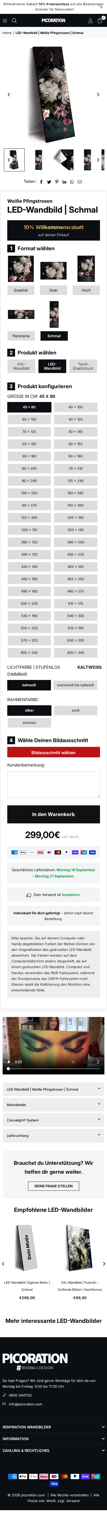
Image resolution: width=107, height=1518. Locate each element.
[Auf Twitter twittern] (49, 181)
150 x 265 (76, 493)
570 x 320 (29, 640)
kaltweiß (29, 685)
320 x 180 (76, 517)
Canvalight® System (23, 1120)
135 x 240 (76, 481)
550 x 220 (29, 628)
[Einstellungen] (90, 20)
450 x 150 (76, 567)
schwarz (29, 722)
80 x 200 (29, 468)
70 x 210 (76, 468)
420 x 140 (29, 567)
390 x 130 (29, 554)
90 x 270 (29, 505)
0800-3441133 (20, 1395)
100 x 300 (76, 505)
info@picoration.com (25, 1404)
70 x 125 (29, 431)
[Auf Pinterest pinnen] (57, 181)
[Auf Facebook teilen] (41, 181)
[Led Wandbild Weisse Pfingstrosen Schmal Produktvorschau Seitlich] (14, 160)
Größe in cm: (31, 396)
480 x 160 (29, 591)
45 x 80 (29, 407)
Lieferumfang (18, 1135)
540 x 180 (29, 616)
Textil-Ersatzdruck (83, 366)
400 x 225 (75, 554)
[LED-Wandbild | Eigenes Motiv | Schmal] (27, 1248)
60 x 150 (76, 444)
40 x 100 (76, 407)
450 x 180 (29, 579)
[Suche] (14, 20)
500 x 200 (29, 603)
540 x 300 (75, 616)
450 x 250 (75, 579)
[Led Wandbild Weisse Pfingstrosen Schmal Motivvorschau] (87, 159)
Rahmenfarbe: (23, 699)
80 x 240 (29, 481)
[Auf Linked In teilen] (64, 181)
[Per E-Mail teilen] (80, 181)
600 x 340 (75, 652)
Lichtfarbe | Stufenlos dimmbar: (53, 671)
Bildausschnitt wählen (53, 752)
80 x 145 (76, 431)
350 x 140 (76, 530)
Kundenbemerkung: (26, 764)
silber (29, 710)
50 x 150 (29, 444)
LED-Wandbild (52, 366)
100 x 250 (29, 493)
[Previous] (9, 94)
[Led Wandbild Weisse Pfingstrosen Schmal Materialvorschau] (63, 159)
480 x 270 (75, 591)
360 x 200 (75, 542)
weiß (75, 710)
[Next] (98, 94)
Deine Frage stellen (54, 1186)
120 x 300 (29, 517)
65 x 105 (29, 419)
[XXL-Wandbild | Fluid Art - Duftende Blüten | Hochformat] (80, 1248)
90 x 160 (29, 456)
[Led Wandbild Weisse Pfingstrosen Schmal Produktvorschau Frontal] (38, 159)
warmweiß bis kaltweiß (75, 685)
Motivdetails (16, 1105)
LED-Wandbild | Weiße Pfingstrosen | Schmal (42, 1089)
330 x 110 (29, 530)
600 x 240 (29, 652)
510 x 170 (75, 603)
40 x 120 (76, 419)
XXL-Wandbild (21, 366)
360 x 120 (29, 542)
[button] (99, 20)
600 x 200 (75, 640)
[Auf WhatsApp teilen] (72, 181)
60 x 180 (76, 456)
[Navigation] (5, 20)
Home (7, 33)
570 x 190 (76, 628)
